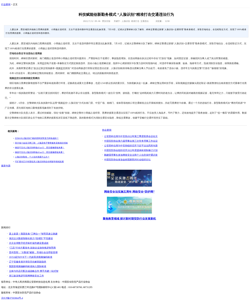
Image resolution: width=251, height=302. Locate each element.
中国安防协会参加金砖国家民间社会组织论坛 (127, 159)
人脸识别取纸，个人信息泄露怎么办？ (32, 157)
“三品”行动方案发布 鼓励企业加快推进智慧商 (32, 247)
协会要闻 (106, 130)
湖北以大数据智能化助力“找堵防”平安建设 (31, 238)
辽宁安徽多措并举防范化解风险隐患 (27, 261)
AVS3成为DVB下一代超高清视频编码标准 (30, 257)
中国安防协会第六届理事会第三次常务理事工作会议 (131, 141)
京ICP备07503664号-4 (12, 298)
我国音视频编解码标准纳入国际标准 (27, 266)
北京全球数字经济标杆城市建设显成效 (29, 243)
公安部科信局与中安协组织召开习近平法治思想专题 (131, 145)
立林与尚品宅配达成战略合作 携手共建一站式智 (33, 271)
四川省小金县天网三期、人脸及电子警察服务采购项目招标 (41, 143)
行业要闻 (5, 4)
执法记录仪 (39, 68)
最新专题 (5, 165)
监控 (44, 63)
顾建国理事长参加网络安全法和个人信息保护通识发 (131, 155)
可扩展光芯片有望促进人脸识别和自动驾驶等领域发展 (39, 162)
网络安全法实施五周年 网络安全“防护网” (129, 191)
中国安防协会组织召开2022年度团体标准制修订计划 (131, 150)
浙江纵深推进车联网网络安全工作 (26, 275)
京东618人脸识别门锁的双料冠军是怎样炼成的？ (37, 138)
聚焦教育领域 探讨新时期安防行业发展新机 (129, 218)
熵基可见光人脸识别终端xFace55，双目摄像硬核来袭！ (39, 148)
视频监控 (60, 68)
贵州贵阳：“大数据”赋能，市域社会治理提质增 (33, 252)
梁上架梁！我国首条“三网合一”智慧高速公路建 (33, 234)
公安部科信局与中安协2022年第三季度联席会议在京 (131, 136)
